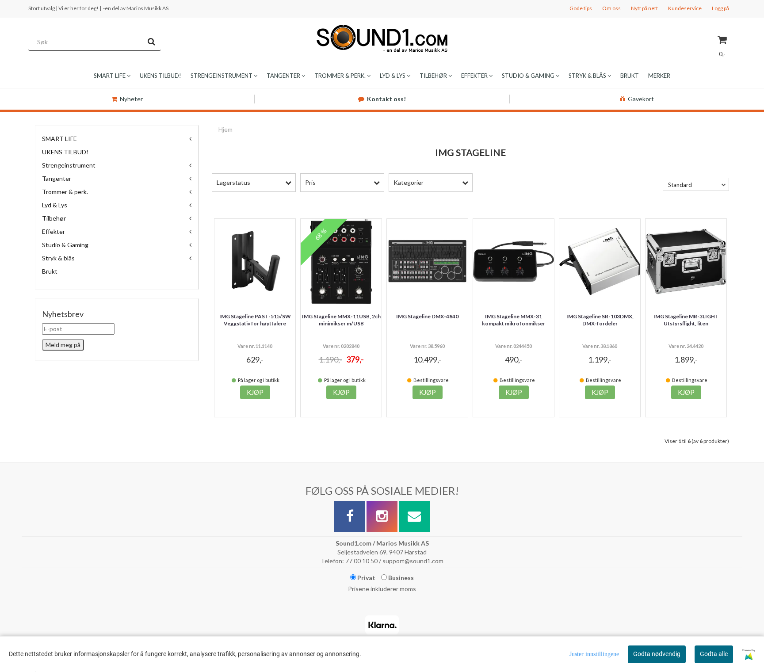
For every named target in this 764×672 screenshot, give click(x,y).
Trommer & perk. (65, 191)
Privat (365, 577)
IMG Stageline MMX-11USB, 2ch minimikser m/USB (341, 320)
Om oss (611, 8)
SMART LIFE (59, 138)
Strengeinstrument (69, 165)
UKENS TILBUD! (65, 152)
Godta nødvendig (656, 653)
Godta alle (714, 653)
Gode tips (580, 8)
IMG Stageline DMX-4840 (427, 316)
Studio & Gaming (65, 244)
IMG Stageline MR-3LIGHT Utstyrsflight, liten (686, 320)
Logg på (720, 8)
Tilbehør (54, 218)
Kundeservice (685, 8)
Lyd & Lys (54, 205)
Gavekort (641, 99)
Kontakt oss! (386, 99)
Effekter (53, 231)
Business (400, 577)
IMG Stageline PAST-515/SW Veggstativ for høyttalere (255, 320)
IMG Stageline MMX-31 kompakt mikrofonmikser (513, 320)
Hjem (225, 129)
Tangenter (56, 178)
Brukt (49, 271)
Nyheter (131, 99)
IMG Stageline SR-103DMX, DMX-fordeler (600, 320)
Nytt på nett (644, 8)
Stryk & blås (58, 258)
